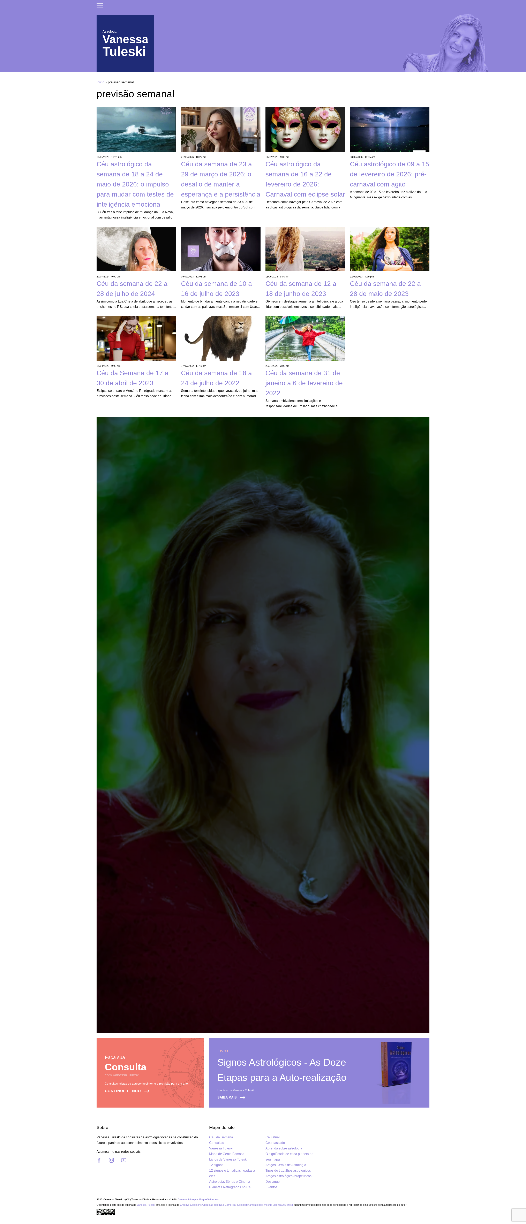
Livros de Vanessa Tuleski (228, 1159)
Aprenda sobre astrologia (283, 1148)
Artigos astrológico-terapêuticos (288, 1176)
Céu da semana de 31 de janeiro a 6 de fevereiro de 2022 (304, 383)
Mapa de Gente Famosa (226, 1154)
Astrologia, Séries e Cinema (229, 1181)
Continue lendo (123, 1091)
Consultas (216, 1143)
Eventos (271, 1187)
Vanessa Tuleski (221, 1148)
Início (100, 82)
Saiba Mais (227, 1097)
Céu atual (272, 1137)
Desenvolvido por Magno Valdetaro (198, 1199)
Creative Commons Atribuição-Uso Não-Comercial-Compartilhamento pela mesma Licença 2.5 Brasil (236, 1204)
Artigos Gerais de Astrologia (285, 1165)
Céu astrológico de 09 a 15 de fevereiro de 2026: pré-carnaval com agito (389, 174)
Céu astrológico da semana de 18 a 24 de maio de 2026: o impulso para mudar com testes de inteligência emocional (135, 184)
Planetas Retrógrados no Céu (231, 1187)
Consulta (125, 1067)
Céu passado (275, 1143)
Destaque (272, 1181)
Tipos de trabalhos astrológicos (288, 1170)
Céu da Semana (221, 1137)
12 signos (216, 1165)
